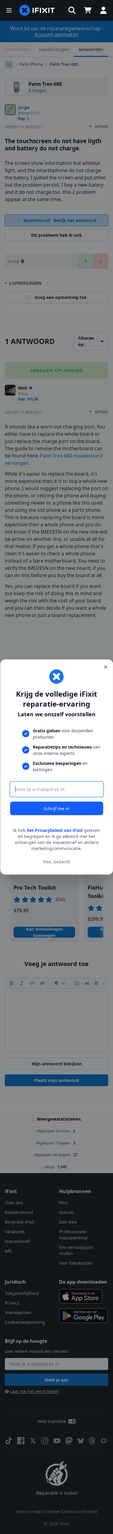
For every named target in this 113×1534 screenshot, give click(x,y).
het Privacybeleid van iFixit (55, 830)
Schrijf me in (56, 808)
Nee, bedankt (56, 861)
